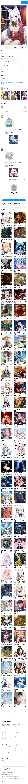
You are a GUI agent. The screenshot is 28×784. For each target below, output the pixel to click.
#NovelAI (11, 69)
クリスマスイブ (9, 65)
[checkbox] (4, 111)
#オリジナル (18, 69)
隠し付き (7, 111)
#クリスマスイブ (4, 69)
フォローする (14, 200)
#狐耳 (2, 72)
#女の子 (23, 69)
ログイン (25, 2)
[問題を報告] (16, 129)
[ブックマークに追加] (19, 47)
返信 (20, 129)
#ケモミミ (6, 72)
